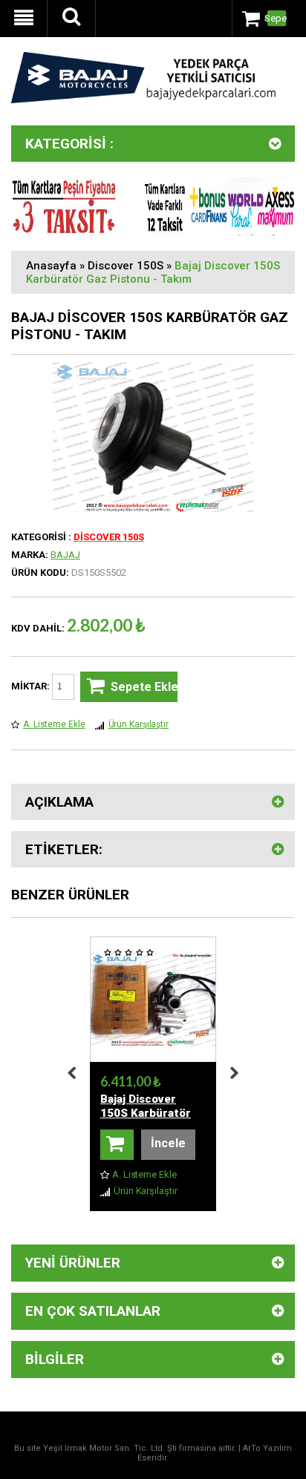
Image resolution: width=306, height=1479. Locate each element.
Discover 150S (125, 265)
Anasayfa (51, 265)
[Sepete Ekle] (117, 1144)
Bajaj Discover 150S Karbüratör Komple (145, 1113)
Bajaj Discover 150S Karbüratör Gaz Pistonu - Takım (153, 272)
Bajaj (65, 554)
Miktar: (31, 686)
